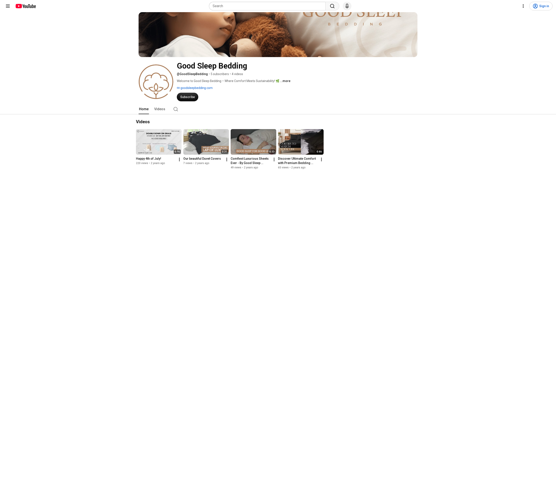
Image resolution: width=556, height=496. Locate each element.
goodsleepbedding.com (196, 88)
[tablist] (278, 109)
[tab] (144, 109)
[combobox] (268, 6)
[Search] (332, 6)
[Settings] (523, 6)
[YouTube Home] (25, 6)
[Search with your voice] (347, 6)
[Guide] (7, 6)
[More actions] (179, 159)
